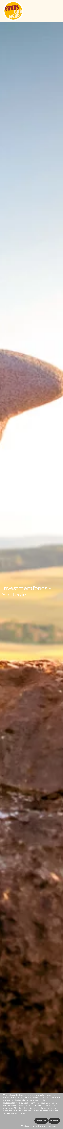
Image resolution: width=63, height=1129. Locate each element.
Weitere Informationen (33, 1126)
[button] (59, 11)
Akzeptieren (41, 1121)
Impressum (52, 1126)
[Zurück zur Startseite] (13, 11)
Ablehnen (54, 1121)
